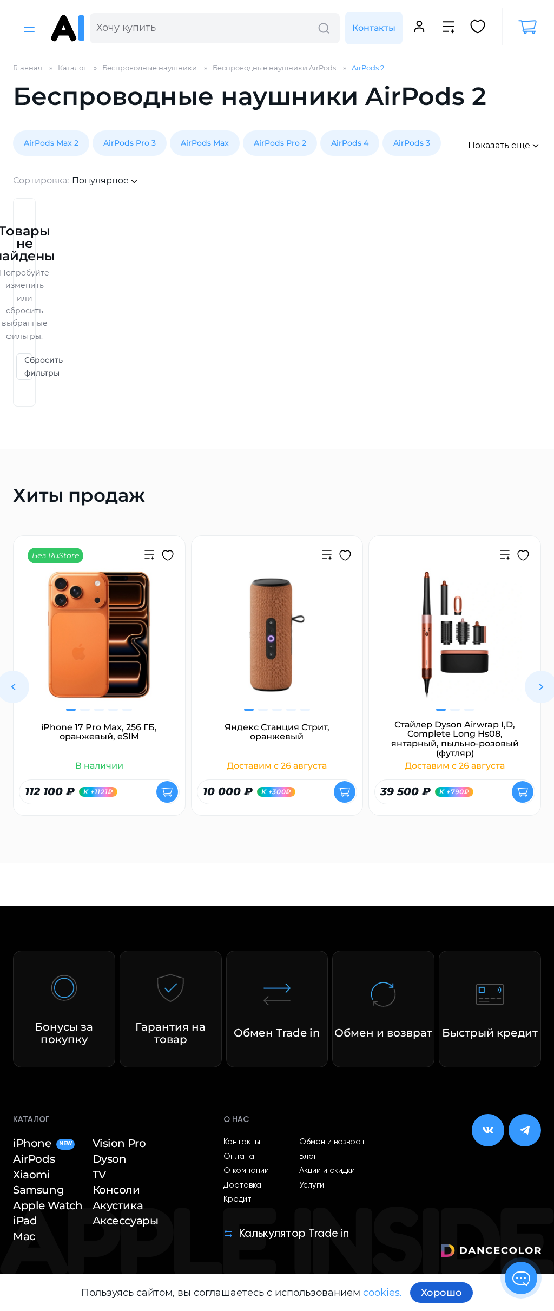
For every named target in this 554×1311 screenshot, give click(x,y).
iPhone (42, 1143)
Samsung (38, 1189)
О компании (246, 1171)
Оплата (238, 1157)
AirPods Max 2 (51, 143)
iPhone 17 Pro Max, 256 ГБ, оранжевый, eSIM (99, 732)
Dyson (110, 1158)
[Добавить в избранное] (167, 557)
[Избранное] (478, 28)
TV (99, 1174)
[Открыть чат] (521, 1278)
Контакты (373, 28)
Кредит (237, 1199)
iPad (25, 1220)
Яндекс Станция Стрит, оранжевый (277, 732)
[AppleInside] (67, 28)
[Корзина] (521, 27)
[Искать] (323, 28)
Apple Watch (48, 1205)
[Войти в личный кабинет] (419, 28)
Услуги (311, 1185)
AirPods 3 (411, 143)
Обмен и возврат (332, 1142)
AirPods (34, 1158)
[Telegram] (525, 1130)
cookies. (382, 1293)
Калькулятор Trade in (294, 1234)
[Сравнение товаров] (448, 28)
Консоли (116, 1189)
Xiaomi (31, 1174)
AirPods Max (205, 143)
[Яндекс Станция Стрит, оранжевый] (277, 641)
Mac (24, 1236)
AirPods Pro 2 (280, 143)
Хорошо (441, 1293)
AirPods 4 (349, 143)
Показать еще (499, 145)
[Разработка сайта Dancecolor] (491, 1252)
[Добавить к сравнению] (149, 556)
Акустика (118, 1205)
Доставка (242, 1185)
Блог (308, 1157)
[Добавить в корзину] (167, 792)
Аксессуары (126, 1220)
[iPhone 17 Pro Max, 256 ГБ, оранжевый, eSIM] (99, 641)
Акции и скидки (327, 1171)
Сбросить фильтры (28, 366)
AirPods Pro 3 (129, 143)
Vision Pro (119, 1143)
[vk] (488, 1130)
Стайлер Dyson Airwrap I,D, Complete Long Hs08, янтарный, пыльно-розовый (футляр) (455, 739)
